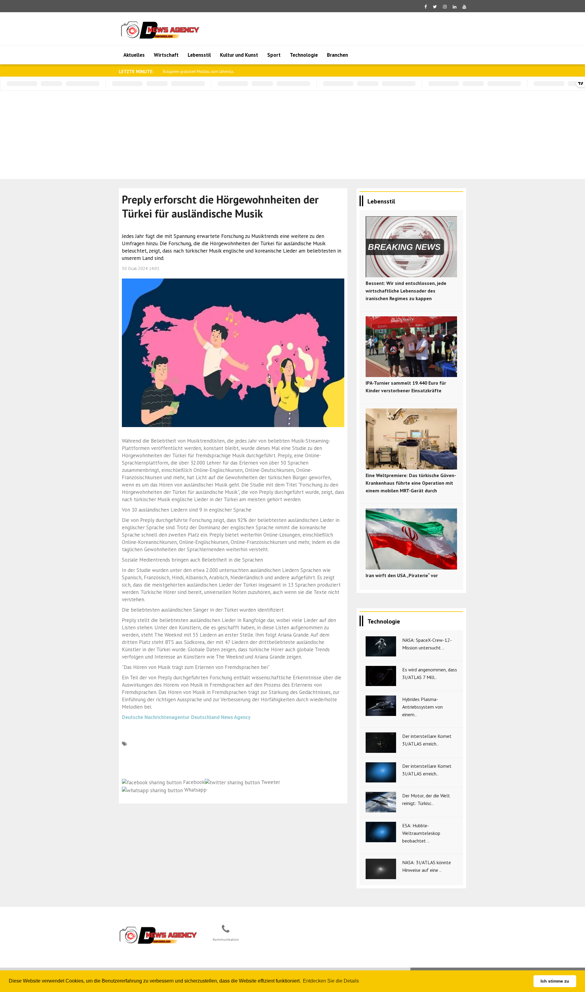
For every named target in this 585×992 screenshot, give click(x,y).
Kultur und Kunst (239, 55)
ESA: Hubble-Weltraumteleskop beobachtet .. (421, 833)
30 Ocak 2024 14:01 (140, 268)
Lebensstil (199, 55)
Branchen (337, 55)
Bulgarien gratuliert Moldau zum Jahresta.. (199, 71)
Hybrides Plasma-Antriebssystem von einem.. (422, 706)
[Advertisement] (292, 136)
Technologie (304, 55)
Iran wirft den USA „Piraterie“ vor (402, 575)
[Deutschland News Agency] (159, 935)
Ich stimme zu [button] (555, 981)
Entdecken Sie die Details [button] (331, 980)
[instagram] (445, 6)
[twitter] (435, 6)
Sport (274, 55)
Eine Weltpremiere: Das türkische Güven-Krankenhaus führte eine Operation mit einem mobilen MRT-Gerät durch (411, 483)
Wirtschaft (166, 55)
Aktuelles (134, 55)
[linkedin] (454, 6)
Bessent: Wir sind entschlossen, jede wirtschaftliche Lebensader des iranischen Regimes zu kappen (406, 290)
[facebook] (425, 6)
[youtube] (464, 6)
